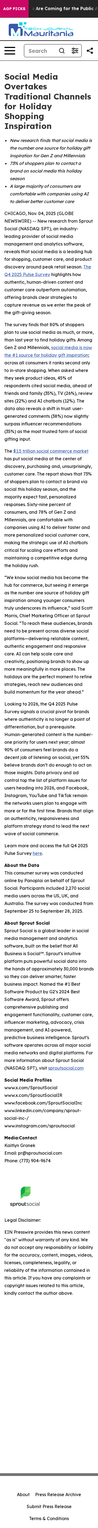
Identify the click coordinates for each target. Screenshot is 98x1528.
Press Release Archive (58, 1494)
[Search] (61, 50)
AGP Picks (14, 8)
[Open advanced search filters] (74, 50)
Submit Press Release (49, 1506)
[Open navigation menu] (9, 50)
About (23, 1494)
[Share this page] (90, 50)
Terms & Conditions (49, 1518)
